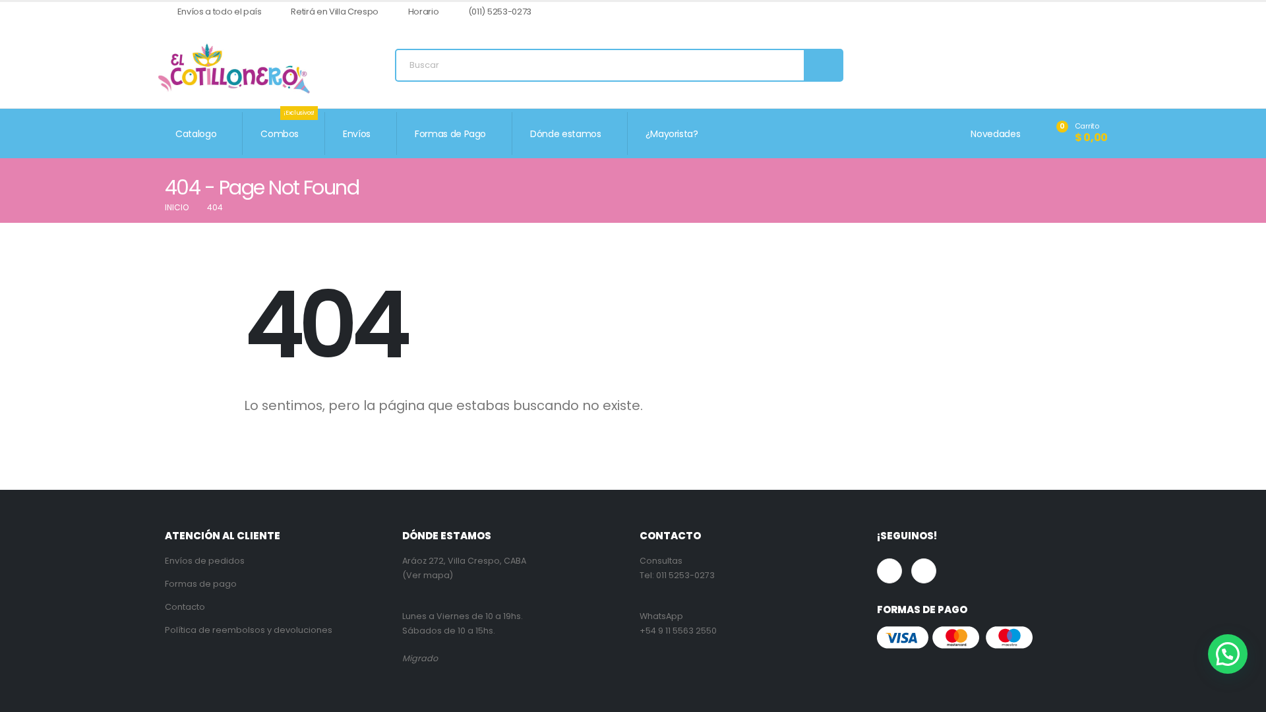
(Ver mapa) (427, 575)
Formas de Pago (450, 133)
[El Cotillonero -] (234, 69)
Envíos (357, 133)
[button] (1228, 654)
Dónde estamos (565, 133)
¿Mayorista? (672, 133)
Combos (287, 126)
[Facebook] (1076, 12)
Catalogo (195, 133)
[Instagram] (1098, 12)
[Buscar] (823, 65)
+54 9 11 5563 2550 (678, 630)
